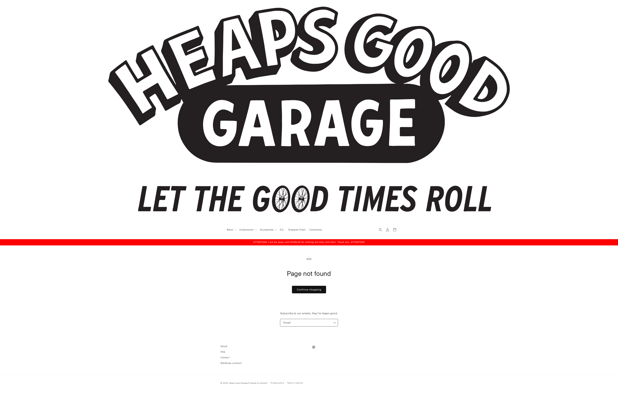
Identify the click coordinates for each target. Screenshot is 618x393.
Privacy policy (277, 383)
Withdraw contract (231, 363)
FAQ (222, 351)
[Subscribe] (334, 322)
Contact (224, 357)
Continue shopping (309, 289)
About (223, 346)
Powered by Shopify (257, 383)
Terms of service (295, 383)
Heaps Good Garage (238, 383)
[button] (231, 229)
